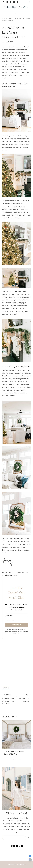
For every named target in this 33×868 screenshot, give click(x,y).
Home (9, 24)
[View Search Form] (30, 2)
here (7, 150)
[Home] (2, 18)
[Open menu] (16, 13)
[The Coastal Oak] (16, 8)
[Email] (17, 1)
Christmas (6, 688)
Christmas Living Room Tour (25, 698)
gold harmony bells (12, 291)
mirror (7, 390)
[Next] (29, 739)
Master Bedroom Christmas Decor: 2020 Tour (8, 699)
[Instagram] (6, 1)
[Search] (29, 838)
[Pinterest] (13, 1)
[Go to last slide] (4, 739)
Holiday (4, 24)
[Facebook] (3, 1)
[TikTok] (10, 1)
